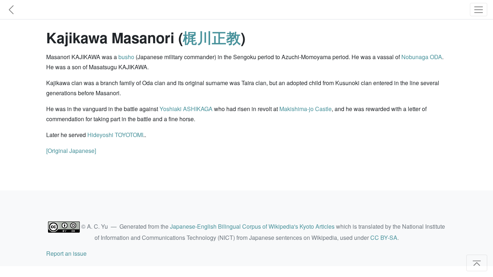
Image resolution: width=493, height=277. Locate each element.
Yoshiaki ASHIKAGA (186, 109)
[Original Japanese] (71, 150)
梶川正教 (212, 37)
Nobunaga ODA (421, 57)
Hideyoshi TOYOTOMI (115, 135)
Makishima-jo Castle (305, 109)
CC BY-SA (383, 237)
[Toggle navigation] (478, 9)
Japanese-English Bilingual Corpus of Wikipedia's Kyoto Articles (252, 226)
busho (126, 57)
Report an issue (66, 253)
